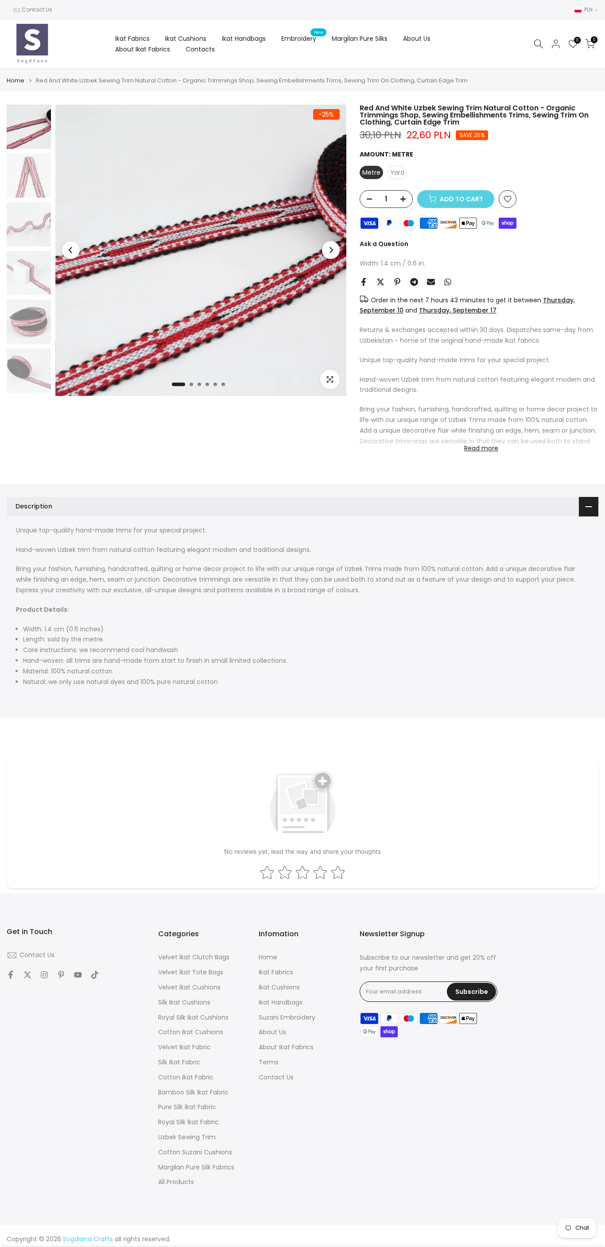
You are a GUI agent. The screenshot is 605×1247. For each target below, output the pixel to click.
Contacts (200, 49)
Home (15, 80)
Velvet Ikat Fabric (184, 1047)
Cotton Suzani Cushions (195, 1152)
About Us (416, 38)
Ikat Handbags (244, 38)
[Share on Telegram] (414, 282)
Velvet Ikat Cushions (189, 987)
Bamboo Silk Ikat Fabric (193, 1092)
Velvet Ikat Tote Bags (190, 972)
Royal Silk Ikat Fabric (188, 1122)
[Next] (331, 250)
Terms (269, 1062)
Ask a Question (384, 243)
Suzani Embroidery (287, 1017)
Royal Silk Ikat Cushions (193, 1017)
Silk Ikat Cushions (184, 1002)
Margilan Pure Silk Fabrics (196, 1167)
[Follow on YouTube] (78, 974)
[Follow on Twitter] (27, 974)
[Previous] (71, 250)
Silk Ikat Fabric (179, 1062)
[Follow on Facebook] (11, 974)
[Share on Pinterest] (397, 282)
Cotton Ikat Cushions (190, 1032)
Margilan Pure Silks (360, 38)
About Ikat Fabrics (142, 49)
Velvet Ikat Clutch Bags (193, 957)
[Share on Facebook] (364, 282)
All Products (176, 1182)
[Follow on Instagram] (44, 974)
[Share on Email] (431, 282)
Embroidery (302, 38)
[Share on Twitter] (380, 282)
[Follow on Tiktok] (95, 974)
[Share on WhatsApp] (448, 282)
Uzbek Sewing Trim (187, 1137)
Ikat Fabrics (132, 38)
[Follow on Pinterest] (61, 974)
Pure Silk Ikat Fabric (187, 1107)
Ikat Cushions (185, 38)
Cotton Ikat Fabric (185, 1077)
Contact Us (37, 9)
